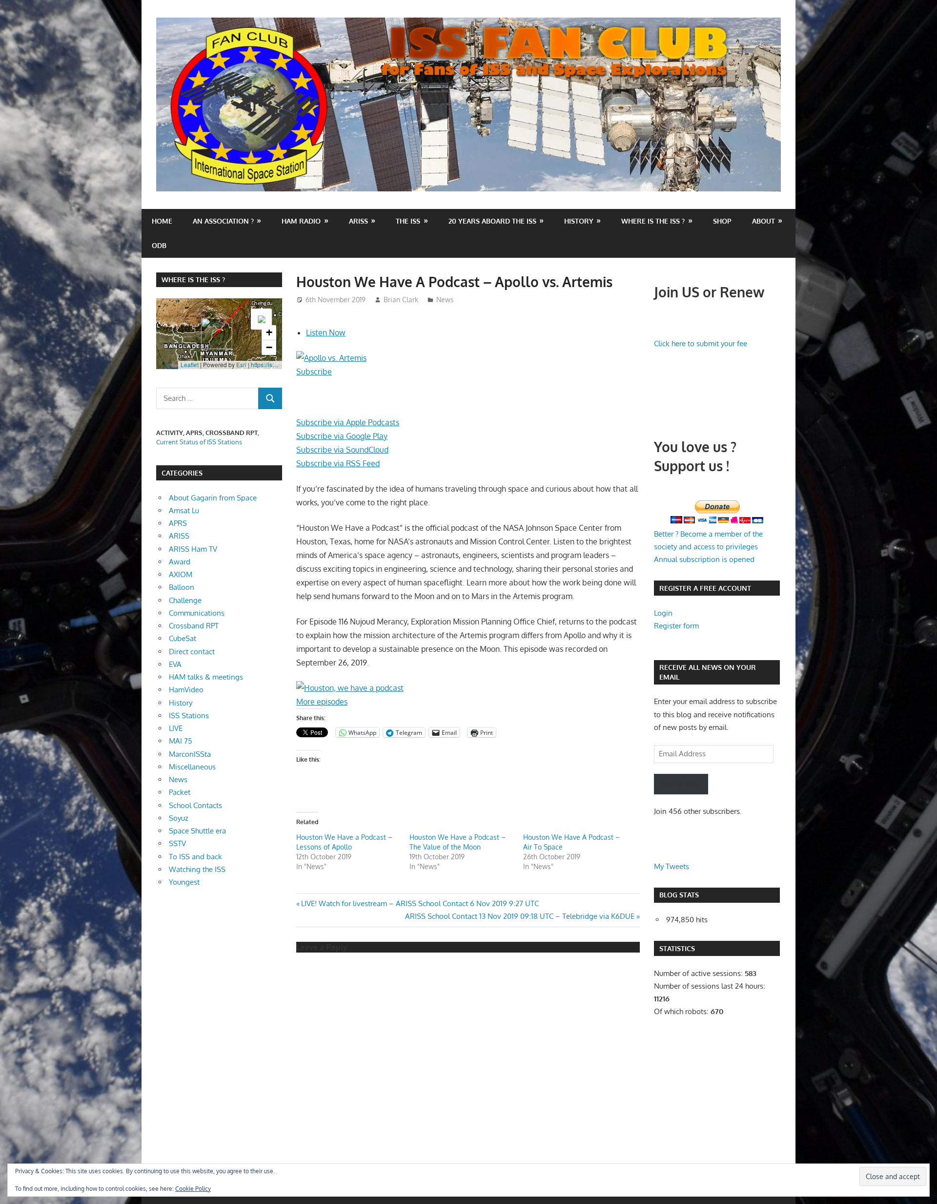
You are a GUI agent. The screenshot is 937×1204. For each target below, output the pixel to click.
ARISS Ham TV (193, 549)
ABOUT (763, 221)
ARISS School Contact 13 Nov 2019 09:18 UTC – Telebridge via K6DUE (519, 916)
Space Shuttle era (197, 830)
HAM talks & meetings (206, 677)
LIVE (176, 728)
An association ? (223, 221)
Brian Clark (401, 299)
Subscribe (314, 371)
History (578, 221)
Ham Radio (301, 221)
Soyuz (178, 818)
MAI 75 (180, 741)
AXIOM (180, 574)
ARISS (179, 535)
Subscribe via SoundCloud (342, 450)
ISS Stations (189, 715)
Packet (179, 792)
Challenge (185, 600)
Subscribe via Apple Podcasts (347, 422)
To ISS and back (195, 856)
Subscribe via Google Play (341, 436)
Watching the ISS (197, 869)
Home (162, 221)
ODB (159, 245)
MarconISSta (190, 754)
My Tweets (671, 866)
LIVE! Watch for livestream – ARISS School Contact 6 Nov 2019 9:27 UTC (420, 903)
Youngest (184, 882)
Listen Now (326, 332)
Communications (196, 613)
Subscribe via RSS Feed (338, 463)
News (445, 299)
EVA (175, 664)
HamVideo (186, 689)
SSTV (177, 843)
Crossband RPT (194, 625)
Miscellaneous (192, 766)
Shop (722, 221)
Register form (676, 625)
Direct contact (192, 651)
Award (179, 561)
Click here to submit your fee (700, 343)
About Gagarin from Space (213, 497)
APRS (178, 523)
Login (663, 613)
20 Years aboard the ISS (492, 221)
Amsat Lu (184, 510)
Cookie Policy (193, 1188)
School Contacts (195, 805)
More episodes (321, 701)
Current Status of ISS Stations (199, 442)
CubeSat (182, 638)
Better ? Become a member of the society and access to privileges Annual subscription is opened (708, 546)
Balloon (181, 587)
